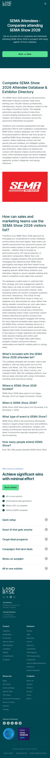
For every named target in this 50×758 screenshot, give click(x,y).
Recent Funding (8, 702)
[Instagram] (4, 597)
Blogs (5, 681)
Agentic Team (8, 691)
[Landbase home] (7, 3)
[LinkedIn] (11, 597)
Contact (29, 691)
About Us (30, 681)
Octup (29, 695)
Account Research (33, 670)
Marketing (30, 638)
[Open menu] (45, 4)
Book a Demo (11, 487)
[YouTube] (14, 597)
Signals (5, 652)
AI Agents (6, 659)
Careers (29, 684)
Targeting (6, 631)
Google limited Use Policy (38, 753)
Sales (28, 634)
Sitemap (6, 709)
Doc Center (7, 684)
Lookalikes (6, 649)
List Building (31, 649)
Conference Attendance (11, 699)
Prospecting (31, 659)
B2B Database (8, 645)
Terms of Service (21, 753)
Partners (30, 688)
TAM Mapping (32, 652)
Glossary (6, 706)
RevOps (29, 631)
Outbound (30, 667)
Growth (29, 642)
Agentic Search (8, 642)
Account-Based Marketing (36, 663)
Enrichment (7, 638)
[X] (7, 597)
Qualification (7, 634)
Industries (30, 645)
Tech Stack (7, 695)
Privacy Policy (8, 753)
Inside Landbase (9, 688)
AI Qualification (8, 656)
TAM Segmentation (33, 656)
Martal (29, 699)
